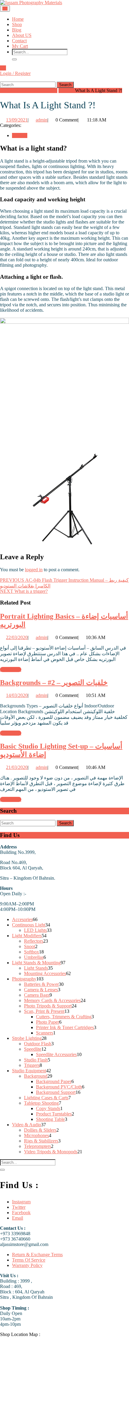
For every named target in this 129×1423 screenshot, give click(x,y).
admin (41, 119)
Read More (10, 669)
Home (18, 19)
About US (22, 35)
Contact (19, 40)
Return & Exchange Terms (37, 1254)
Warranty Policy (27, 1265)
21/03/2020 (17, 767)
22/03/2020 (17, 637)
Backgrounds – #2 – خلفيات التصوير (54, 682)
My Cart (20, 46)
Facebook (21, 1212)
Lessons (66, 90)
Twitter (19, 1207)
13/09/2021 (17, 119)
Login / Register (15, 73)
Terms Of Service (28, 1259)
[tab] (5, 8)
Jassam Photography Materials (28, 90)
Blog (16, 29)
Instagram (21, 1201)
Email (17, 1217)
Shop (17, 24)
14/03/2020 (17, 695)
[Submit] (14, 59)
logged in (34, 569)
